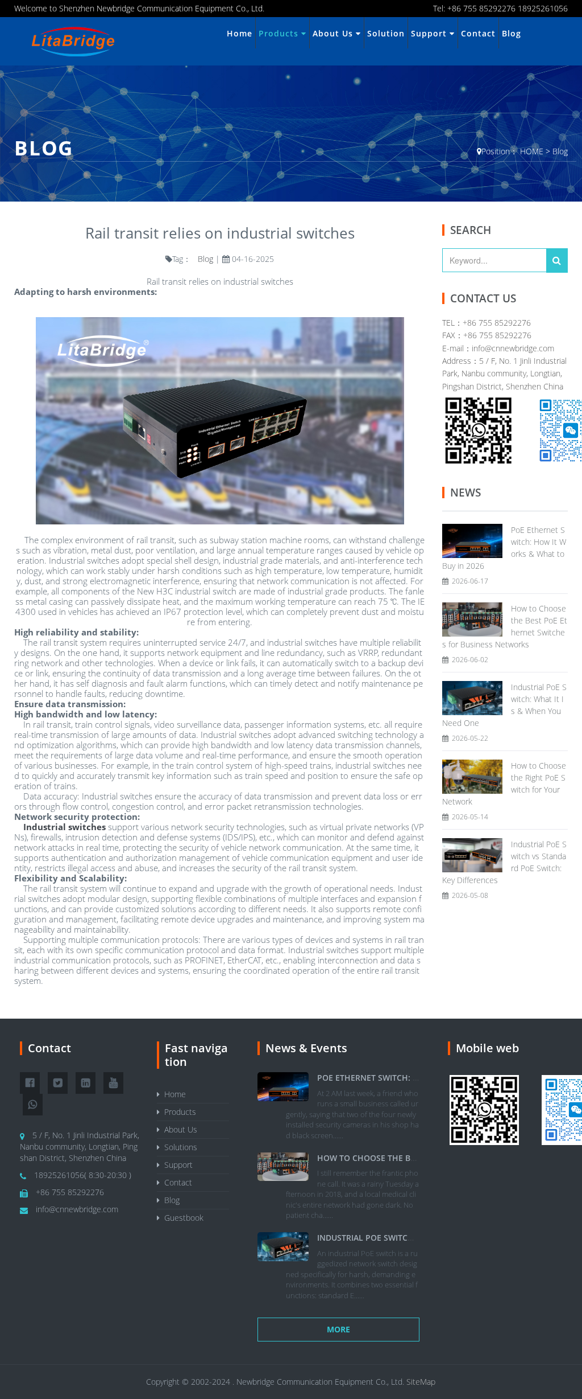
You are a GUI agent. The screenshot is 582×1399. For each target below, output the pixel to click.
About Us (334, 33)
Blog (511, 33)
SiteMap (420, 1381)
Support (430, 33)
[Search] (557, 260)
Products (280, 33)
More (338, 1329)
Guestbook (181, 1217)
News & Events (306, 1048)
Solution (386, 33)
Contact (478, 33)
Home (239, 33)
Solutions (178, 1147)
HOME (531, 151)
